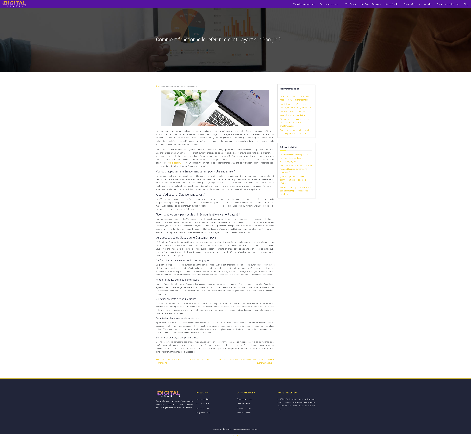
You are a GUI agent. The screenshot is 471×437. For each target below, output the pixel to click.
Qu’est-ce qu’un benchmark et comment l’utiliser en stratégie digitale (293, 179)
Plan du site (236, 435)
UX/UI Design (350, 4)
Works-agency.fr (175, 162)
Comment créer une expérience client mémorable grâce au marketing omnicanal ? (296, 168)
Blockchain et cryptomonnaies (418, 4)
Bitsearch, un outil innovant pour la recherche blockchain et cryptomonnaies (294, 122)
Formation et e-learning (448, 4)
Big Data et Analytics (371, 4)
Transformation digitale (304, 4)
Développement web (329, 4)
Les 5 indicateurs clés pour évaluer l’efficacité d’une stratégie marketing (184, 361)
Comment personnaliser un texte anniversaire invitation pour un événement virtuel (245, 361)
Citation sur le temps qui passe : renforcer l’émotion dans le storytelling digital (294, 157)
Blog (466, 4)
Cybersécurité (392, 4)
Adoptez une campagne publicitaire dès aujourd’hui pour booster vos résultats (295, 190)
